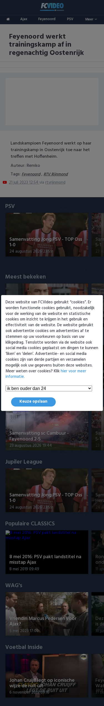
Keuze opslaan (33, 402)
